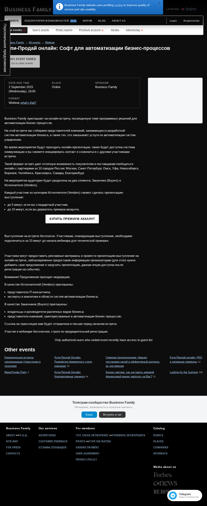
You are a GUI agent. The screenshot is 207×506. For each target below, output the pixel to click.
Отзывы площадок (53, 447)
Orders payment (87, 447)
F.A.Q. (24, 435)
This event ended (22, 61)
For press (13, 447)
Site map (12, 441)
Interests (160, 453)
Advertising (47, 435)
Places (158, 441)
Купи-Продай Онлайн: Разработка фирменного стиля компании (73, 361)
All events (34, 42)
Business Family (14, 42)
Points (80, 441)
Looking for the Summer (184, 372)
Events (158, 435)
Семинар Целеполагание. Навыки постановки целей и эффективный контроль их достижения (133, 361)
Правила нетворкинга (129, 435)
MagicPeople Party (15, 372)
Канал (89, 414)
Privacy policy (86, 459)
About (10, 435)
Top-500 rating (100, 441)
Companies (160, 447)
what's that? (28, 102)
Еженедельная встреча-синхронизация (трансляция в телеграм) (22, 361)
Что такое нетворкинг (92, 435)
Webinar (50, 42)
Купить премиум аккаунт (72, 218)
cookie (118, 5)
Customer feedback (53, 441)
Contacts (13, 453)
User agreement (87, 453)
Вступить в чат (112, 414)
